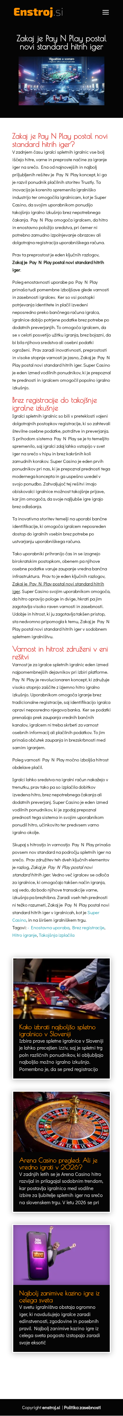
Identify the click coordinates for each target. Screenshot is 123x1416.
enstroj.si (51, 1407)
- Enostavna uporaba (48, 927)
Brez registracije (88, 927)
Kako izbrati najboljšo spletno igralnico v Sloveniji (57, 1030)
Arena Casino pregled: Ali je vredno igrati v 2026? (58, 1163)
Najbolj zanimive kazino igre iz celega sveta (59, 1296)
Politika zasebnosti (82, 1407)
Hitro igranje (24, 935)
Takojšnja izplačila (56, 935)
